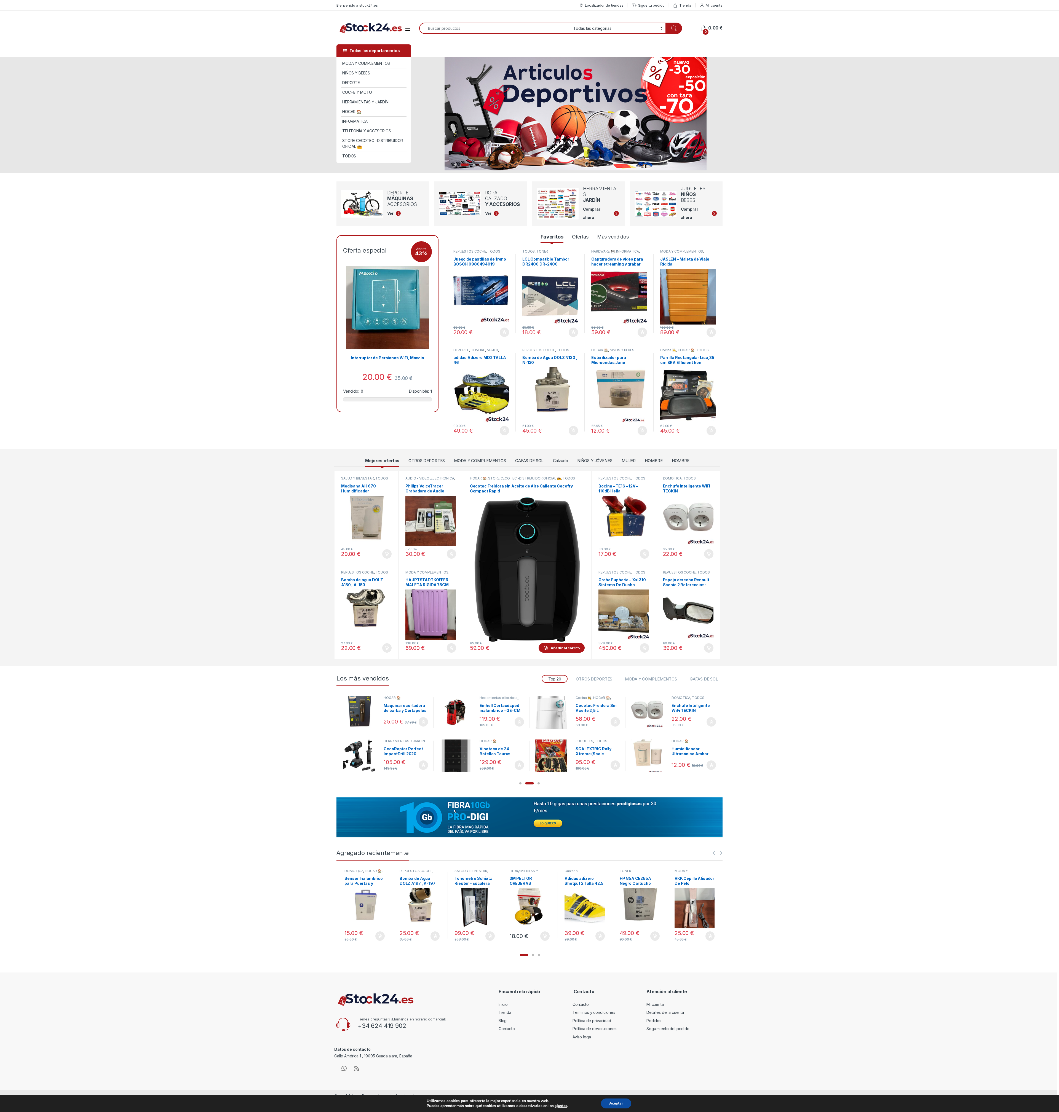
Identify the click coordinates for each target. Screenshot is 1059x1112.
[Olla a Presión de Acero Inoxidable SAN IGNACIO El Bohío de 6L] (649, 712)
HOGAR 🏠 (351, 111)
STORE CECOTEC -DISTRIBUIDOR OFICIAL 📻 (372, 143)
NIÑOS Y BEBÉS (356, 73)
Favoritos (552, 237)
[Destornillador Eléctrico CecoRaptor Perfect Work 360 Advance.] (457, 712)
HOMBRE (478, 350)
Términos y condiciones (594, 1012)
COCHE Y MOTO (357, 92)
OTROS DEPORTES (426, 460)
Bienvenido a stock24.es (357, 5)
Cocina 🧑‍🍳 (668, 350)
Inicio (503, 1004)
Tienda (685, 5)
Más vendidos (613, 237)
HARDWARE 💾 (603, 251)
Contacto (507, 1028)
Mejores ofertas (382, 460)
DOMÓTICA (672, 478)
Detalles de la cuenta (665, 1012)
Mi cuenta (714, 5)
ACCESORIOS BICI (398, 698)
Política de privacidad (592, 1020)
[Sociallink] (344, 1068)
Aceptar (616, 1103)
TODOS (349, 156)
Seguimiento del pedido (667, 1028)
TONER (542, 251)
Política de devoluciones (595, 1028)
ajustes (561, 1105)
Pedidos (653, 1020)
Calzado (560, 460)
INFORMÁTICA (354, 121)
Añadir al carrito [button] (503, 332)
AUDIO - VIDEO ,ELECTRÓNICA (429, 478)
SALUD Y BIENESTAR (357, 478)
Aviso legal (582, 1037)
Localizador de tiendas (604, 5)
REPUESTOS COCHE (469, 251)
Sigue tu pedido (651, 5)
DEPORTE (351, 82)
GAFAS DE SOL (529, 460)
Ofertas (580, 237)
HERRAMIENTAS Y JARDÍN (365, 102)
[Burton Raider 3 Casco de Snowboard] (361, 712)
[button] (520, 783)
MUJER (492, 350)
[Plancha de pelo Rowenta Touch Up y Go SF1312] (553, 712)
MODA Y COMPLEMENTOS (366, 63)
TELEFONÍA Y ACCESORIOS (366, 130)
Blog (503, 1020)
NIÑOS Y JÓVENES (595, 460)
